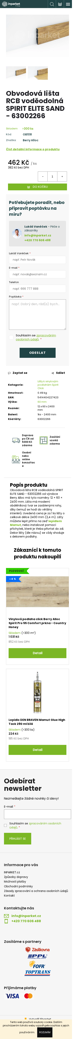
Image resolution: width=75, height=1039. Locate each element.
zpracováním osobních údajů (36, 337)
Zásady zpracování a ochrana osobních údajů (36, 891)
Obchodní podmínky (18, 886)
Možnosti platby (15, 882)
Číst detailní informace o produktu (33, 149)
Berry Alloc (30, 140)
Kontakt (9, 896)
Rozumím (44, 1032)
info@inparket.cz (37, 235)
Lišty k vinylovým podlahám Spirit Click (48, 384)
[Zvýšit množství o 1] (62, 176)
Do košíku (40, 187)
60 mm (42, 402)
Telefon (14, 282)
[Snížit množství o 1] (43, 176)
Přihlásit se (17, 839)
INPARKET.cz (12, 872)
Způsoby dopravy (16, 877)
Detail (37, 653)
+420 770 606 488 (37, 240)
